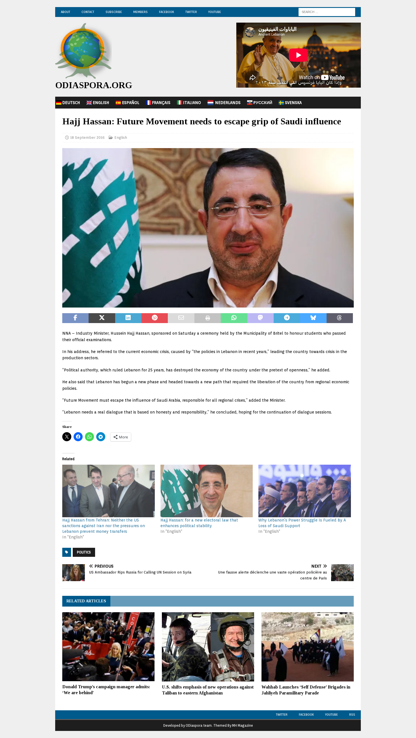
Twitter (191, 12)
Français (161, 102)
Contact (88, 12)
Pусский (262, 102)
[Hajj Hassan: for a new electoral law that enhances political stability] (206, 491)
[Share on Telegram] (287, 318)
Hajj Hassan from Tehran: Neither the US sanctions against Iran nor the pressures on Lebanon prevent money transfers (103, 526)
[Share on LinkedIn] (128, 318)
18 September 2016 (87, 137)
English (101, 102)
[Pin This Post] (154, 318)
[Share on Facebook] (75, 318)
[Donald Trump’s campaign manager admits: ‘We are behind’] (108, 646)
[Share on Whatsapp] (234, 318)
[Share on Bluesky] (313, 318)
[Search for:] (327, 11)
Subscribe (114, 12)
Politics (84, 552)
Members (140, 12)
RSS (352, 715)
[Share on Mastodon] (260, 318)
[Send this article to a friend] (181, 318)
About (65, 12)
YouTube (214, 12)
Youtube (331, 715)
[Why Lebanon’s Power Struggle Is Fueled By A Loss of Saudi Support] (304, 491)
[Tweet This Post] (102, 318)
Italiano (192, 102)
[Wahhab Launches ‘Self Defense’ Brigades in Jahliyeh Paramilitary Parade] (307, 646)
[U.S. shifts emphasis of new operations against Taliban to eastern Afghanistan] (208, 646)
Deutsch (71, 102)
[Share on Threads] (340, 318)
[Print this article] (207, 318)
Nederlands (228, 102)
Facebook (166, 12)
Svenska (293, 102)
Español (130, 102)
